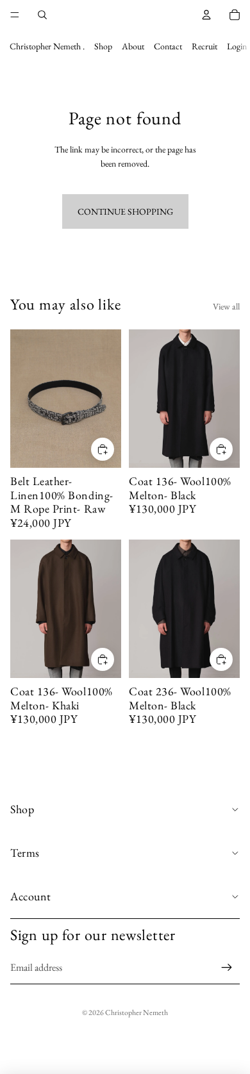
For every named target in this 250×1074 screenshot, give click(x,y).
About (133, 46)
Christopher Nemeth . (47, 46)
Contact (168, 46)
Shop (103, 46)
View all (226, 306)
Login (237, 46)
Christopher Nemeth (136, 1012)
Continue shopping (125, 211)
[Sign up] (227, 967)
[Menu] (14, 14)
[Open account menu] (206, 15)
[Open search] (42, 15)
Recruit (204, 46)
